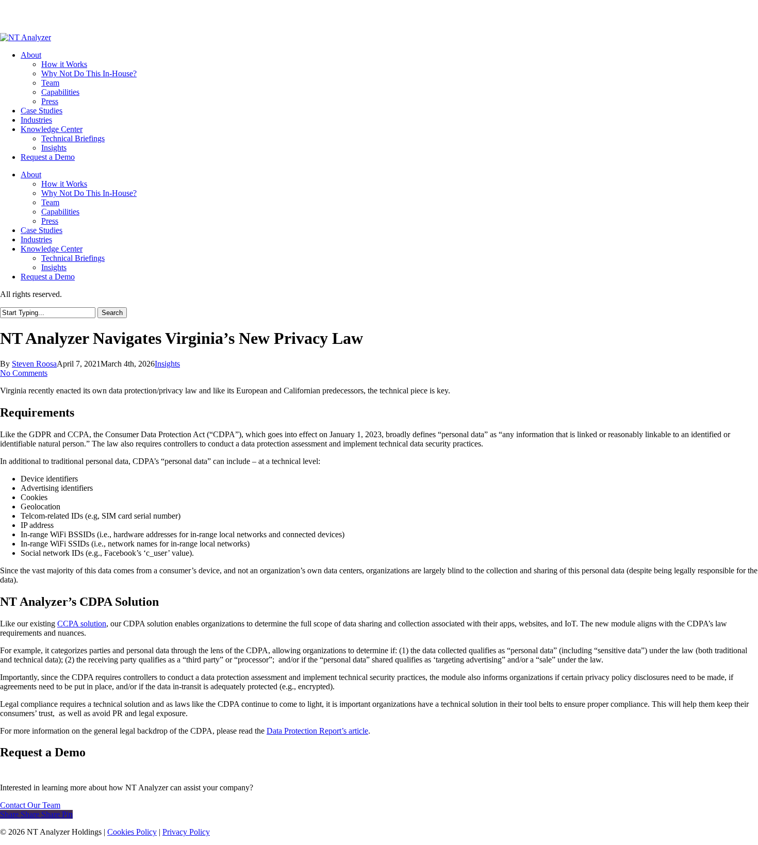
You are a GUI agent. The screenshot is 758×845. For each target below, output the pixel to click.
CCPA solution (81, 623)
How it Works (64, 183)
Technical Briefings (73, 258)
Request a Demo (48, 276)
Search (112, 313)
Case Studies (41, 230)
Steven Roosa (34, 363)
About (31, 174)
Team (50, 202)
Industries (36, 239)
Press (49, 221)
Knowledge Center (52, 248)
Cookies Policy (132, 831)
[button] (30, 805)
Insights (54, 267)
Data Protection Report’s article (317, 730)
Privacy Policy (186, 831)
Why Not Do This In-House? (89, 193)
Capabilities (60, 211)
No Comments (23, 373)
